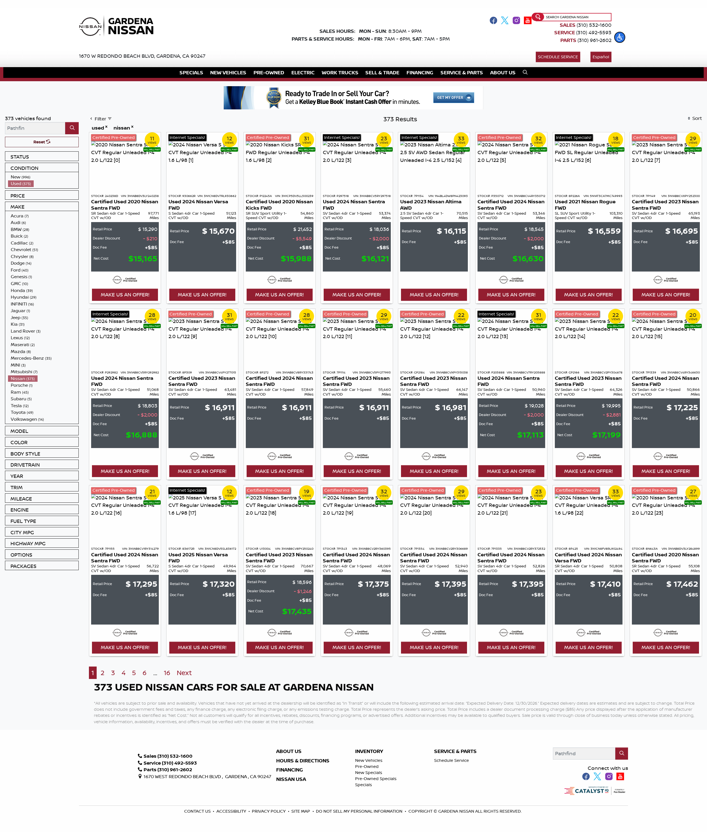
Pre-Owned (367, 766)
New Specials (368, 772)
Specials (363, 785)
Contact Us (198, 811)
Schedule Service (558, 57)
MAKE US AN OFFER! (125, 294)
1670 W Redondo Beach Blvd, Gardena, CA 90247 (142, 55)
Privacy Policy (269, 811)
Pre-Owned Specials (376, 778)
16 (167, 672)
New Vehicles (368, 760)
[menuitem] (43, 176)
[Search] (72, 128)
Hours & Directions (302, 760)
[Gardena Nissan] (118, 25)
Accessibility (232, 811)
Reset (39, 142)
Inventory (369, 751)
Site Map (301, 811)
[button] (619, 37)
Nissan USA (291, 779)
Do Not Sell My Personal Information (359, 811)
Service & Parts (455, 751)
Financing (289, 770)
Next (184, 672)
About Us (289, 751)
